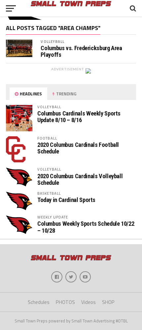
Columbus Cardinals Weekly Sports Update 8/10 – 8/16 (79, 116)
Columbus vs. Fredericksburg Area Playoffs (81, 51)
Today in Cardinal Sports (66, 199)
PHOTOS (65, 302)
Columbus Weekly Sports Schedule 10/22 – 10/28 (85, 227)
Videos (88, 302)
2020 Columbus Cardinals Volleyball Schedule (80, 179)
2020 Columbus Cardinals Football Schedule (78, 148)
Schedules (39, 302)
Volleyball (52, 41)
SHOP (108, 302)
